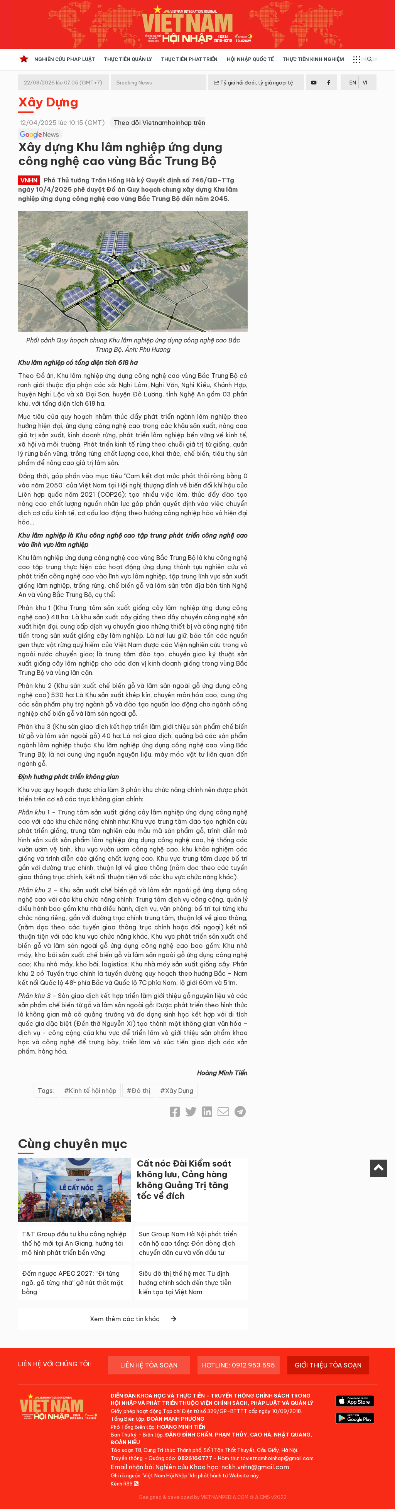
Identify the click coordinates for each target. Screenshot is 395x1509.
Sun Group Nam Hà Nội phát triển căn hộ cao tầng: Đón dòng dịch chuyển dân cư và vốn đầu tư (188, 1243)
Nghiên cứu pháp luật (64, 59)
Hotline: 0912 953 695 (238, 1365)
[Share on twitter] (191, 1112)
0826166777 (194, 1458)
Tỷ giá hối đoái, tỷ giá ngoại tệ (256, 82)
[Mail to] (223, 1112)
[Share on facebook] (175, 1112)
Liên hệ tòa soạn (148, 1365)
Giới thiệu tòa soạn (328, 1365)
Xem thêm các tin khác (125, 1319)
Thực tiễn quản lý (128, 59)
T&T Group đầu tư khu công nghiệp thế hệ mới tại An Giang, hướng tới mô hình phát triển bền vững (74, 1243)
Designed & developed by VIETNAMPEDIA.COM (193, 1497)
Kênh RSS (122, 1483)
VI (365, 82)
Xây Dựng (48, 102)
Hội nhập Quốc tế (250, 59)
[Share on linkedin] (207, 1112)
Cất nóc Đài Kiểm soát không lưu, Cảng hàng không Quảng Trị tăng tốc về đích (184, 1179)
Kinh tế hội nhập (92, 1090)
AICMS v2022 (271, 1497)
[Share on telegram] (240, 1112)
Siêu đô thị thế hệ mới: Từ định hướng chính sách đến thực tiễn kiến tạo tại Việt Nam (185, 1283)
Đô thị (141, 1090)
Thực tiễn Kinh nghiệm (313, 59)
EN (352, 82)
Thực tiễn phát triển (189, 59)
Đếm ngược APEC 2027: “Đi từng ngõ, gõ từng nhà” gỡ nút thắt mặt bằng (72, 1283)
